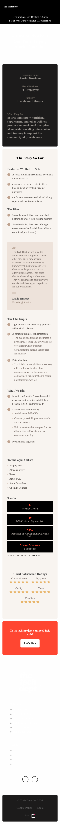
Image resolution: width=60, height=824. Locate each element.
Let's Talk (35, 555)
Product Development (23, 718)
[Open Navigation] (54, 7)
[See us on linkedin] (25, 779)
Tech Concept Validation (25, 723)
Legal (40, 807)
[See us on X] (35, 779)
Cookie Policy (24, 807)
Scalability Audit (21, 727)
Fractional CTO (20, 709)
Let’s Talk (30, 643)
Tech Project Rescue (23, 732)
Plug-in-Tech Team (22, 714)
